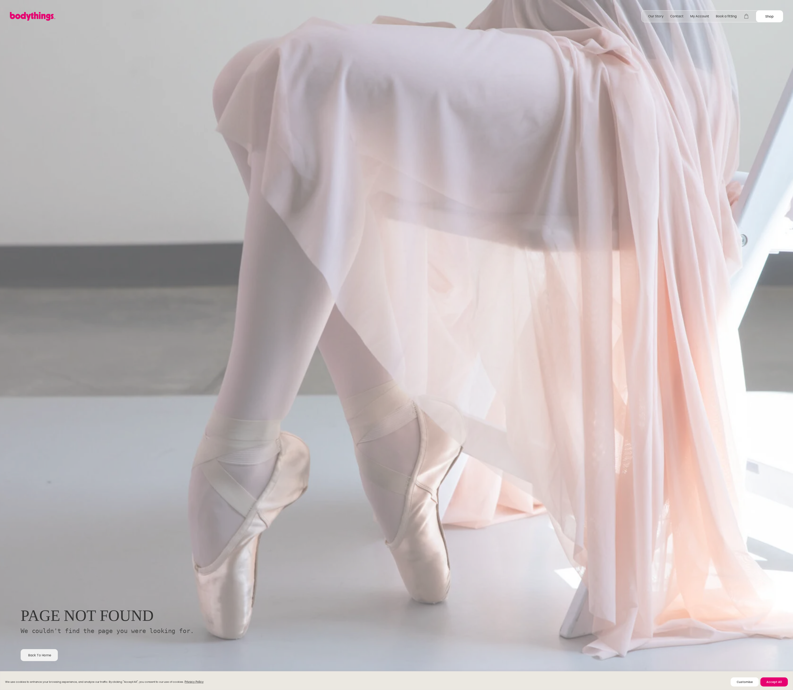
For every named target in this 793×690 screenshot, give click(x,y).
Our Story (656, 16)
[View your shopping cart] (746, 16)
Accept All (774, 682)
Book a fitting (726, 16)
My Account (699, 16)
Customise (745, 682)
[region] (396, 680)
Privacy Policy (194, 682)
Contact (677, 16)
